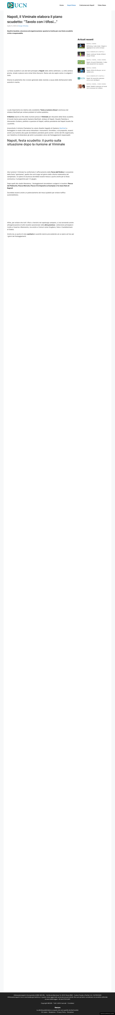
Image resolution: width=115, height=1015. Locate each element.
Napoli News (71, 5)
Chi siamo (44, 1012)
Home (62, 5)
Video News (102, 5)
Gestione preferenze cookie (107, 1013)
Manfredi (62, 128)
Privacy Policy (61, 1012)
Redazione (52, 1012)
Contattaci (71, 1003)
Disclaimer (70, 1012)
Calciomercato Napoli (86, 5)
